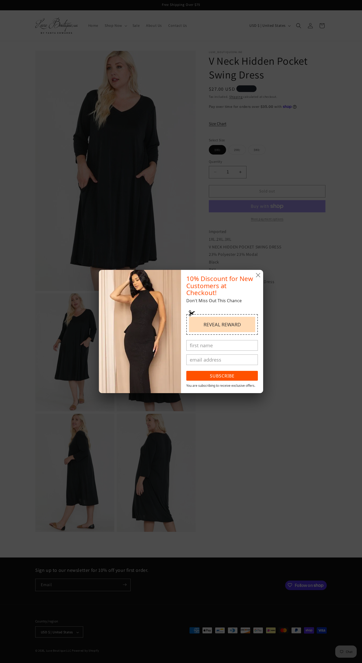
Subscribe (222, 376)
